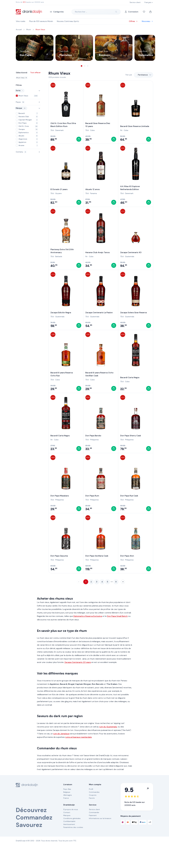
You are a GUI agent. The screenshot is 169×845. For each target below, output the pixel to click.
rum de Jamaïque (61, 733)
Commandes (94, 792)
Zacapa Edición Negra (60, 312)
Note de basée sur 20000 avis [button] (30, 2)
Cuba (92, 130)
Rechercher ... (81, 11)
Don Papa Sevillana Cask (96, 555)
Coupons (92, 795)
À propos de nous (70, 809)
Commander (94, 812)
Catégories (58, 11)
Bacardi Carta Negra (129, 377)
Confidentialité (69, 821)
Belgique (66, 792)
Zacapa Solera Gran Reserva (133, 312)
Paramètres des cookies (73, 827)
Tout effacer (35, 72)
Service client (94, 809)
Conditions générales (72, 818)
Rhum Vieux (20, 78)
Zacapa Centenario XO (131, 252)
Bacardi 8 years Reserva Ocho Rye (61, 374)
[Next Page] (123, 582)
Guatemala (129, 256)
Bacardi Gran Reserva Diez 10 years (97, 125)
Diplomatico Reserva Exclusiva (87, 616)
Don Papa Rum (92, 495)
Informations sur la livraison (100, 818)
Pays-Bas (67, 789)
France (66, 798)
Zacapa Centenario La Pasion (99, 312)
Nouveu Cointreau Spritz (68, 21)
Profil (91, 789)
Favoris (92, 798)
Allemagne (67, 795)
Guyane (58, 193)
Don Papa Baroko (93, 435)
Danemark (59, 130)
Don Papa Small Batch (117, 616)
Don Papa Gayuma (59, 555)
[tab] (81, 66)
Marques (66, 815)
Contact (66, 812)
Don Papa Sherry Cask (130, 435)
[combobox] (143, 75)
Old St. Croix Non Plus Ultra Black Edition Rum (63, 125)
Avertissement (69, 824)
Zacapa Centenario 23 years (77, 662)
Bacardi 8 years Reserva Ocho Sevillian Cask (99, 374)
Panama (93, 193)
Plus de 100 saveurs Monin (41, 21)
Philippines (94, 439)
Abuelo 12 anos (92, 189)
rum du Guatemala (108, 726)
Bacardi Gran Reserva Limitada (134, 126)
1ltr (121, 130)
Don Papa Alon (127, 555)
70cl (52, 130)
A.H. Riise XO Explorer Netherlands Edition (130, 188)
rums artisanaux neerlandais (78, 737)
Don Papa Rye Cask (129, 495)
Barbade (58, 256)
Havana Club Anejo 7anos (97, 252)
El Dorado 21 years (58, 189)
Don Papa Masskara (59, 495)
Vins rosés (20, 21)
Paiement (93, 815)
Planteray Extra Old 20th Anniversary (62, 251)
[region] (84, 48)
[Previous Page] (79, 582)
